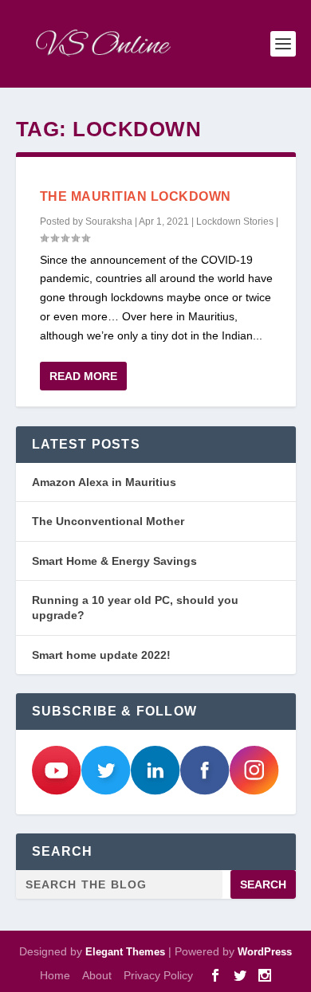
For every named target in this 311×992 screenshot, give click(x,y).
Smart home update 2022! (101, 655)
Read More (83, 376)
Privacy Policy (158, 975)
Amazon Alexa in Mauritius (104, 482)
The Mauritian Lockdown (135, 196)
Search (263, 884)
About (97, 975)
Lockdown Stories (235, 221)
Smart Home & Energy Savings (114, 561)
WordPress (265, 952)
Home (55, 975)
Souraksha (108, 221)
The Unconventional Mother (108, 521)
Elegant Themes (125, 952)
